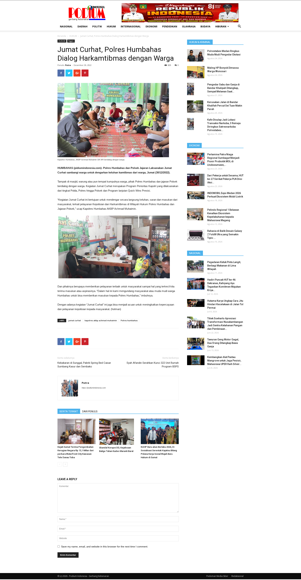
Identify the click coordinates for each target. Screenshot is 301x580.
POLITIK (97, 26)
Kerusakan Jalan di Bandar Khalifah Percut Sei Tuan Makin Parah (224, 105)
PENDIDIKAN (169, 26)
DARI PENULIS (90, 411)
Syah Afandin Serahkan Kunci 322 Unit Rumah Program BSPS (153, 364)
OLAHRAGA (189, 26)
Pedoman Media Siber (217, 576)
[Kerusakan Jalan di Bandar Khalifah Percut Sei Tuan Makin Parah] (195, 106)
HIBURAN (220, 26)
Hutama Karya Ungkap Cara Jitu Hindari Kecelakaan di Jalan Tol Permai (225, 304)
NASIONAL (66, 26)
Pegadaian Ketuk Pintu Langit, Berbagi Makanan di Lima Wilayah (224, 265)
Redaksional (237, 576)
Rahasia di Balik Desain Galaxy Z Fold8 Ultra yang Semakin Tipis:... (224, 234)
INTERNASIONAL (131, 26)
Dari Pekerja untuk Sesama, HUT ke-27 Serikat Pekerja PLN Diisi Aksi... (225, 179)
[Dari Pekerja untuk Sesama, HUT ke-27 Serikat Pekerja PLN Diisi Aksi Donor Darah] (195, 180)
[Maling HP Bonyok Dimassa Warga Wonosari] (195, 72)
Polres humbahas (129, 320)
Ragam (71, 41)
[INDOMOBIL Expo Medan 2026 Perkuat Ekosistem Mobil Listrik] (195, 195)
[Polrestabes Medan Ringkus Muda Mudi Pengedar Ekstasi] (195, 55)
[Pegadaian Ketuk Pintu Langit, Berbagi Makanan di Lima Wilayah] (195, 266)
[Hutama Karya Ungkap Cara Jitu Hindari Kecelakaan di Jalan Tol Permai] (195, 303)
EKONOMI (151, 26)
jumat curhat (74, 320)
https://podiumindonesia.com (94, 388)
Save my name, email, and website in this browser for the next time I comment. (104, 546)
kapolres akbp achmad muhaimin (101, 320)
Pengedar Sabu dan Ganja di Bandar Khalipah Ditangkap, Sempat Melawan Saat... (223, 88)
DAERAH (82, 26)
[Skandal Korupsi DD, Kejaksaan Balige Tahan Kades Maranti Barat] (118, 432)
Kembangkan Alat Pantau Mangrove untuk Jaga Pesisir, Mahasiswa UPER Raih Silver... (224, 360)
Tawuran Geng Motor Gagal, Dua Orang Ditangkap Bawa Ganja (223, 343)
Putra (68, 65)
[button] (239, 26)
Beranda (61, 36)
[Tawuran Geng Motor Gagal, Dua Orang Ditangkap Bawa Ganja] (195, 344)
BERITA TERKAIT (69, 411)
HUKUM (111, 26)
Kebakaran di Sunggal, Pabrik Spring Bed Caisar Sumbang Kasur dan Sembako (84, 364)
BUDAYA (205, 26)
